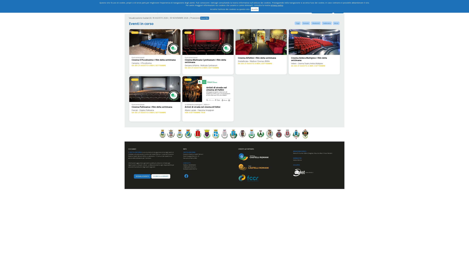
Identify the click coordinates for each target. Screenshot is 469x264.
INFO (185, 149)
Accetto (255, 9)
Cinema (135, 33)
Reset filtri (204, 18)
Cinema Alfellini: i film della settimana (257, 58)
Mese (336, 23)
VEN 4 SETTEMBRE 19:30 (195, 112)
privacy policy (277, 5)
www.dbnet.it (309, 172)
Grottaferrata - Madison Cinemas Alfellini (254, 61)
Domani (306, 23)
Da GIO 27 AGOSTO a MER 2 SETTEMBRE (149, 65)
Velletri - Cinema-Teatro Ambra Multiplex (307, 63)
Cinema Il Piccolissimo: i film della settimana (154, 60)
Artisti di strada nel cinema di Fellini (202, 107)
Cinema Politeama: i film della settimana (152, 107)
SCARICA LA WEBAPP (160, 176)
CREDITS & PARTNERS (246, 149)
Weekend (316, 23)
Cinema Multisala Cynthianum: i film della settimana (205, 61)
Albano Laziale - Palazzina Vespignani (199, 110)
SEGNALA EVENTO (142, 176)
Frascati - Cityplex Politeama (143, 110)
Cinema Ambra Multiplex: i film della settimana (309, 59)
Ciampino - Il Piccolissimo (142, 63)
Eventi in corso (141, 24)
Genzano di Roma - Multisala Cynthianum (201, 65)
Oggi (297, 23)
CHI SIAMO (132, 149)
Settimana (327, 23)
